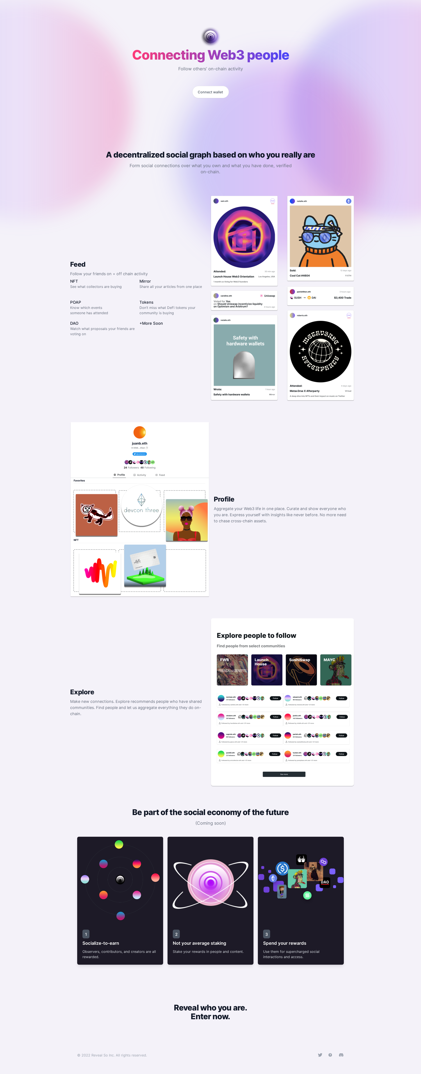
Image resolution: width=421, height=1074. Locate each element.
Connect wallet (210, 92)
